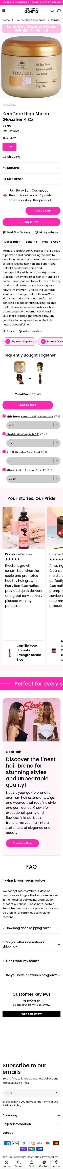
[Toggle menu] (4, 10)
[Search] (52, 10)
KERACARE (9, 105)
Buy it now (31, 222)
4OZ (9, 146)
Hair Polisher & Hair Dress (30, 20)
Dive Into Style (22, 843)
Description (12, 242)
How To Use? (51, 242)
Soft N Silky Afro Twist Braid (23, 452)
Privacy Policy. (13, 1105)
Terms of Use (50, 1101)
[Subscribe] (56, 1093)
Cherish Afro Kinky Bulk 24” (22, 434)
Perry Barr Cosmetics (26, 1157)
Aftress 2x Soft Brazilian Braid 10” (26, 470)
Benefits (31, 242)
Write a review (31, 1014)
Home (6, 20)
